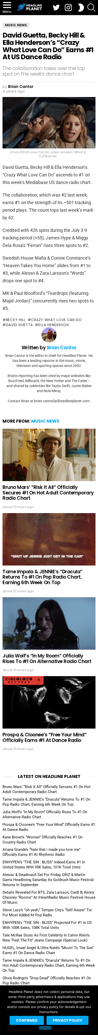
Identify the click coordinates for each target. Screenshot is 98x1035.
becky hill (16, 319)
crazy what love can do (56, 319)
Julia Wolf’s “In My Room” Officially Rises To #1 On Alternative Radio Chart (47, 658)
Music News (45, 421)
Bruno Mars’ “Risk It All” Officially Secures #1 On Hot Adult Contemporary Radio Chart (48, 492)
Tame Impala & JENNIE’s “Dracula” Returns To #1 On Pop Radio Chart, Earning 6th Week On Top (42, 577)
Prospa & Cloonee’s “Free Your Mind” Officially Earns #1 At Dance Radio (44, 737)
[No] (45, 1028)
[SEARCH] (91, 7)
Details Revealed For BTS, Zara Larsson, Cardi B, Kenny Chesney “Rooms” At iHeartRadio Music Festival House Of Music (49, 897)
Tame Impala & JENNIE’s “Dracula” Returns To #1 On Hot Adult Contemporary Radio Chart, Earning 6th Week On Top (49, 965)
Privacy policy (67, 1020)
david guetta (19, 324)
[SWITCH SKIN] (81, 7)
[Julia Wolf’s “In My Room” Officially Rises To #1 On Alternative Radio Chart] (49, 623)
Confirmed (27, 1020)
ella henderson (53, 324)
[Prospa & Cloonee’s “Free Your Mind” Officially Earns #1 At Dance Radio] (49, 702)
